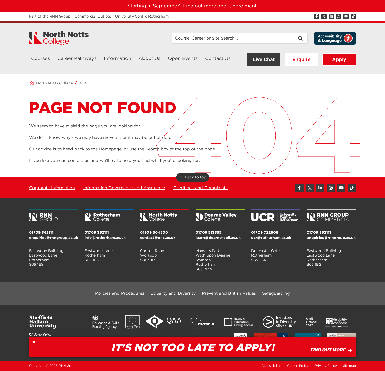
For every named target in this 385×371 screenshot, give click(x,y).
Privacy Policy (326, 366)
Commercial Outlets (93, 16)
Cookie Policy (298, 366)
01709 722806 (264, 232)
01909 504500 (154, 232)
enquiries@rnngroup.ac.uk (53, 238)
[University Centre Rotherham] (275, 215)
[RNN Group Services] (331, 215)
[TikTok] (353, 16)
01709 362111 (41, 232)
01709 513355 (209, 232)
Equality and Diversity (173, 293)
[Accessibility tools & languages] (335, 38)
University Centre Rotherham (142, 16)
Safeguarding (276, 293)
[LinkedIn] (331, 16)
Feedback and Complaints (200, 187)
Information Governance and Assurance (124, 187)
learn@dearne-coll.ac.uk (218, 238)
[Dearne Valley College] (220, 215)
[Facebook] (316, 16)
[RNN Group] (53, 215)
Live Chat (264, 59)
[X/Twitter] (324, 16)
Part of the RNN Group (49, 16)
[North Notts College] (59, 38)
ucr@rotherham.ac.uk (271, 238)
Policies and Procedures (119, 293)
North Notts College (54, 83)
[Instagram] (338, 16)
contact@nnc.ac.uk (157, 238)
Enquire (301, 59)
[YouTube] (346, 16)
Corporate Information (52, 187)
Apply (339, 59)
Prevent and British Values (229, 293)
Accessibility (271, 366)
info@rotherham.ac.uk (105, 238)
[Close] (33, 342)
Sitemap (349, 366)
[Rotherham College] (109, 215)
